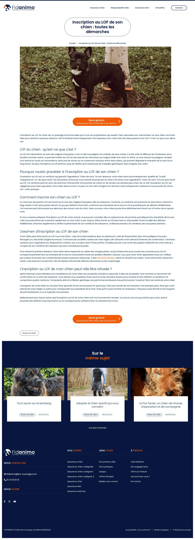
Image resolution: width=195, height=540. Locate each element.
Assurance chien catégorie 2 (80, 476)
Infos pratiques (106, 466)
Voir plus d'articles (97, 427)
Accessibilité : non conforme (138, 530)
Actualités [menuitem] (159, 8)
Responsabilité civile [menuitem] (121, 10)
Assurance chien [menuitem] (98, 10)
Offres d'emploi (106, 476)
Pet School (136, 481)
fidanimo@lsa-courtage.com (22, 474)
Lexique (102, 471)
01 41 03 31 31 (12, 479)
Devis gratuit (96, 122)
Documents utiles (107, 461)
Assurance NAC (74, 486)
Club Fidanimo (137, 461)
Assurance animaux (76, 491)
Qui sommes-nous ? (140, 476)
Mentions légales (161, 530)
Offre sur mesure (139, 471)
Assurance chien (75, 461)
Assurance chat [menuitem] (143, 10)
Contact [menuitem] (179, 8)
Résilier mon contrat (108, 481)
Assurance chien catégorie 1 (80, 471)
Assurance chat (74, 481)
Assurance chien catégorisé (80, 466)
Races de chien (29, 333)
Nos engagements (139, 466)
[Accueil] (19, 7)
